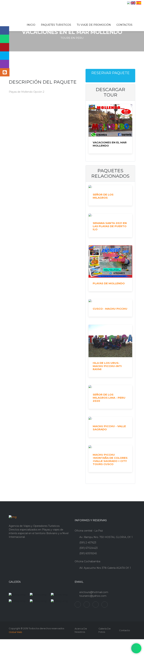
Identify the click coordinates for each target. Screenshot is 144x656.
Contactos (124, 24)
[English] (133, 2)
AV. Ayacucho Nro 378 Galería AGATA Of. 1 (105, 567)
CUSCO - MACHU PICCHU (110, 308)
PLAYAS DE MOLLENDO (109, 283)
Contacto (124, 630)
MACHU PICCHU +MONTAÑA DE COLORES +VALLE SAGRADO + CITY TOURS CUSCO (110, 459)
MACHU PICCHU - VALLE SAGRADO (109, 428)
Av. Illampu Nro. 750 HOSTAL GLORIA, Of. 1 (106, 537)
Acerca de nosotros (81, 630)
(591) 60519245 (88, 553)
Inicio (31, 24)
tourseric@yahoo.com (92, 595)
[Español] (138, 2)
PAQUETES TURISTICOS (56, 24)
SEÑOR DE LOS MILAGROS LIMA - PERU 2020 (109, 397)
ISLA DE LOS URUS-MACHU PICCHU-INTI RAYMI (107, 366)
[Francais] (128, 2)
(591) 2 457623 (87, 542)
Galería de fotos (105, 630)
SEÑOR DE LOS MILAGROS (103, 196)
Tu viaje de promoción (94, 24)
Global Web (15, 632)
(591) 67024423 (88, 548)
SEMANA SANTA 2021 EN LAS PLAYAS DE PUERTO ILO (110, 226)
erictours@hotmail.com (93, 592)
